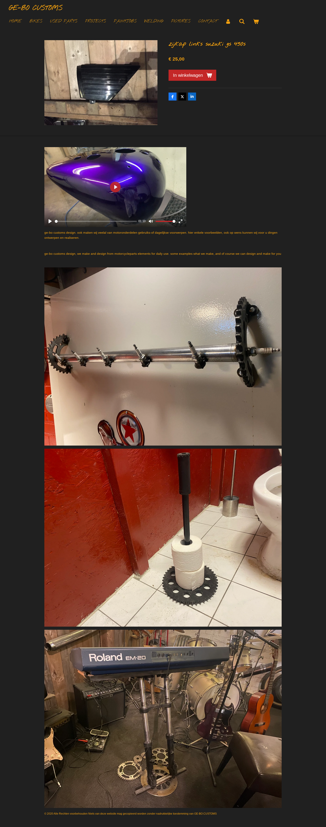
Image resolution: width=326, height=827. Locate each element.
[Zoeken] (242, 21)
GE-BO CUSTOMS (35, 8)
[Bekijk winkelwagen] (256, 21)
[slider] (96, 221)
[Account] (228, 21)
